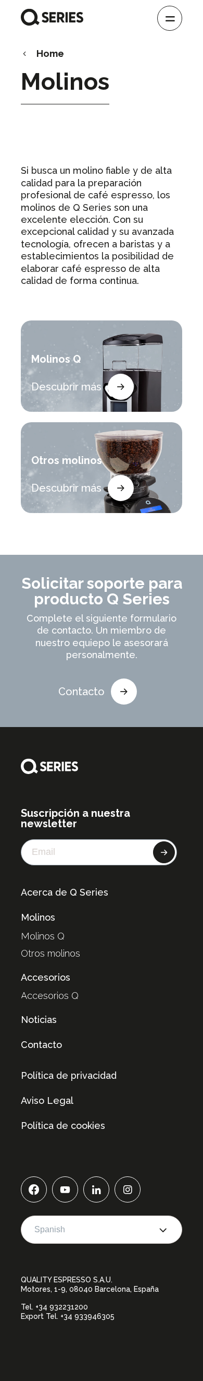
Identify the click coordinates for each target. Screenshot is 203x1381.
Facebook (34, 1189)
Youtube (65, 1189)
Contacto (81, 691)
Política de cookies (63, 1125)
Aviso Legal (47, 1100)
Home (50, 53)
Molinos (38, 917)
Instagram (128, 1189)
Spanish (49, 1229)
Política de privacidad (69, 1075)
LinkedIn (96, 1189)
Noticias (39, 1019)
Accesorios (45, 977)
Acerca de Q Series (64, 892)
